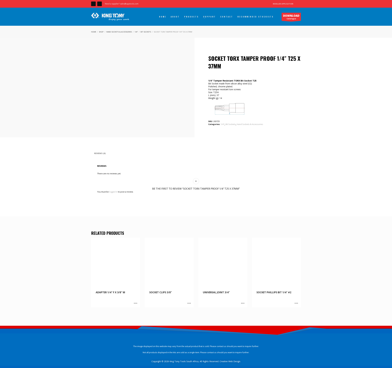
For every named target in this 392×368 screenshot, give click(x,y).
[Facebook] (93, 4)
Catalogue (291, 17)
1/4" (222, 124)
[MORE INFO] (135, 303)
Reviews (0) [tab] (100, 153)
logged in (113, 191)
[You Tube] (99, 4)
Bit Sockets (231, 124)
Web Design (234, 361)
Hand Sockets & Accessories (250, 124)
